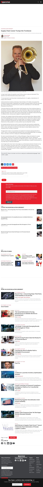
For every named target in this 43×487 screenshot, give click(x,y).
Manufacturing (18, 336)
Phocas (18, 403)
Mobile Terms (33, 199)
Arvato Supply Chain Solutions (23, 297)
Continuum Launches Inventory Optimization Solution (28, 373)
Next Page (12, 437)
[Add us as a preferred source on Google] (13, 164)
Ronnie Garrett (7, 35)
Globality (19, 353)
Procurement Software (6, 254)
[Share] (5, 164)
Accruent (19, 317)
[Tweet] (10, 164)
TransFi (18, 390)
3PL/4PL (16, 423)
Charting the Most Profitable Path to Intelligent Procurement (26, 351)
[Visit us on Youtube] (14, 443)
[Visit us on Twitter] (5, 443)
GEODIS (18, 329)
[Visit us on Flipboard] (11, 443)
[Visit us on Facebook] (2, 443)
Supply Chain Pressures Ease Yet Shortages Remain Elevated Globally (28, 413)
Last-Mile (24, 254)
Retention (17, 310)
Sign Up (9, 202)
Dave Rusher (5, 306)
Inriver (18, 341)
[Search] (38, 2)
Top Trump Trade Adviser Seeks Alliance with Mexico (28, 263)
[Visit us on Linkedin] (8, 443)
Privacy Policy (10, 200)
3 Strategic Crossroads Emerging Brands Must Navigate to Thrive (16, 224)
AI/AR (16, 371)
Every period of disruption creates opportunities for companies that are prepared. (27, 332)
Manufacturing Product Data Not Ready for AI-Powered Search (15, 231)
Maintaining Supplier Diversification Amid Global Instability (27, 400)
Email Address (9, 189)
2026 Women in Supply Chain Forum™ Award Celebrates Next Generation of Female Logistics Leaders (28, 426)
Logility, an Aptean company (9, 37)
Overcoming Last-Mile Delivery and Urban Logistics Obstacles (28, 257)
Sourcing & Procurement (7, 28)
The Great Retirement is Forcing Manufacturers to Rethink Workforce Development (17, 217)
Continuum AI (20, 376)
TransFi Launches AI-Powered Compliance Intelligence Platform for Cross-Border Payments (28, 387)
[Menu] (41, 2)
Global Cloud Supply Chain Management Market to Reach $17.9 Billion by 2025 (7, 264)
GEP (18, 415)
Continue (27, 484)
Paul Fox (17, 363)
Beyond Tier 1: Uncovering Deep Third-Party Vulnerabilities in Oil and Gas (17, 209)
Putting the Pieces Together (7, 255)
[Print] (2, 164)
